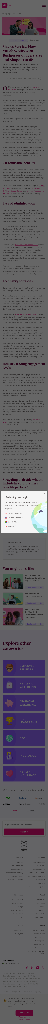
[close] (44, 494)
